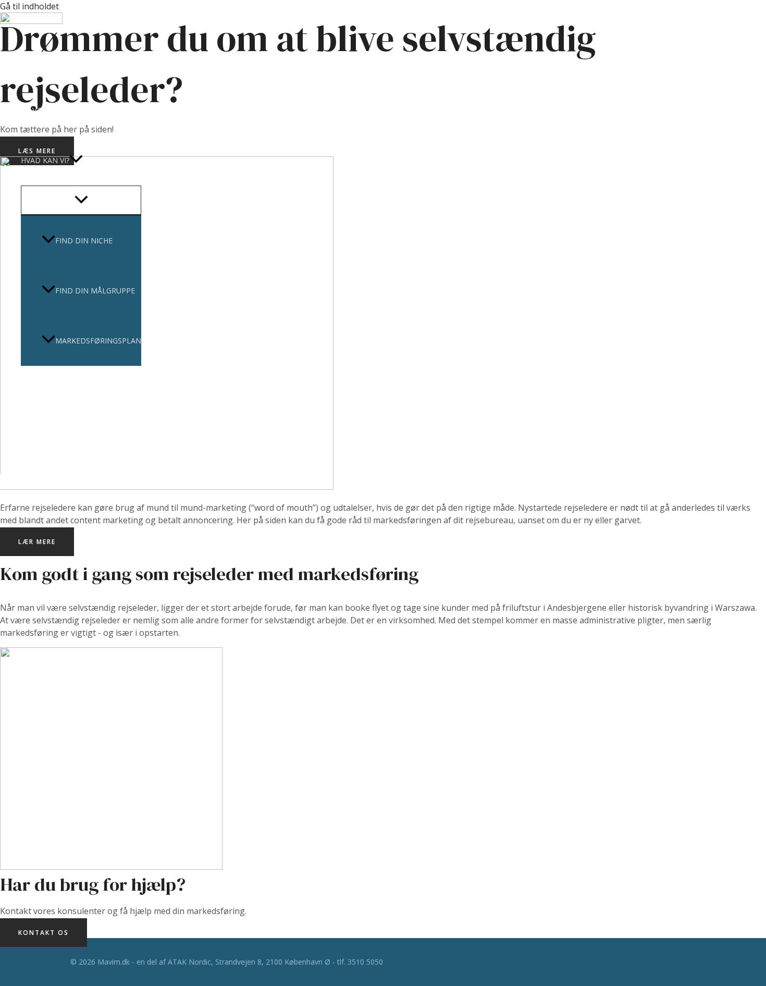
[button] (76, 160)
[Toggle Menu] (81, 200)
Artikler (38, 391)
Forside (36, 60)
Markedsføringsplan (98, 341)
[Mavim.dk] (31, 21)
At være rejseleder (58, 110)
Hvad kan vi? (45, 160)
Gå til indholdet (29, 6)
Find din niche (84, 240)
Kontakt (38, 441)
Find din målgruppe (95, 290)
